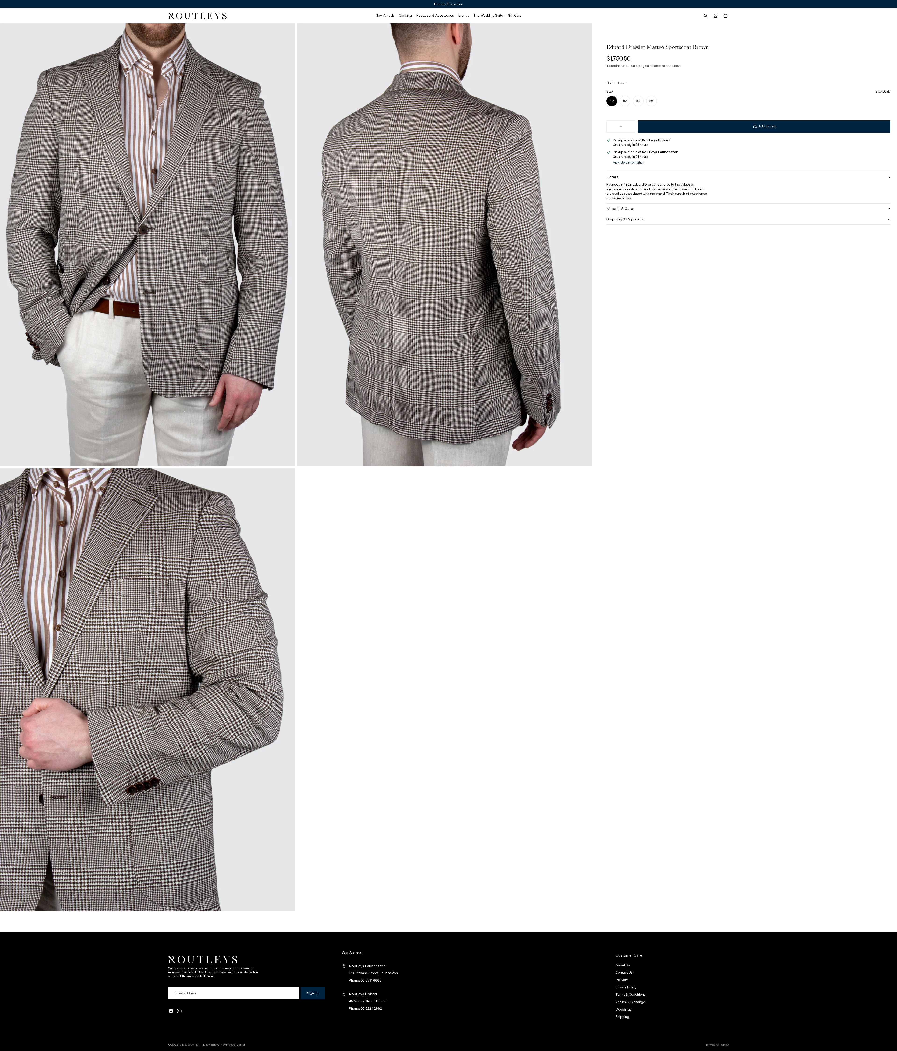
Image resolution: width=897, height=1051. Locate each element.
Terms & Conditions (630, 995)
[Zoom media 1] (147, 244)
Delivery (622, 980)
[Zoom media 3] (147, 689)
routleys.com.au (189, 1044)
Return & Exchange (630, 1002)
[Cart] (725, 16)
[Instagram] (179, 1011)
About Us (623, 965)
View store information (628, 163)
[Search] (705, 16)
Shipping (622, 1017)
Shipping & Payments (625, 219)
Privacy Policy (626, 987)
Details (612, 177)
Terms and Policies (717, 1045)
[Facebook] (171, 1011)
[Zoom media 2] (444, 244)
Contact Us (624, 972)
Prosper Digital (235, 1044)
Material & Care (619, 208)
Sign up (313, 993)
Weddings (623, 1009)
